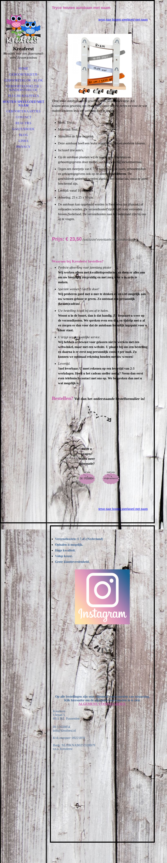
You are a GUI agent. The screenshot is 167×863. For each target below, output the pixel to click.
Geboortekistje (23, 74)
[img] (23, 28)
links (23, 141)
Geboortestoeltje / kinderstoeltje (23, 88)
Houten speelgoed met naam (23, 103)
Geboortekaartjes (23, 111)
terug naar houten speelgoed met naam (123, 19)
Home (23, 68)
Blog (23, 135)
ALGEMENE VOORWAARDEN (102, 704)
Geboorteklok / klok (23, 80)
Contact (23, 117)
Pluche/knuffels (23, 96)
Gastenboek (23, 129)
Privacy (23, 146)
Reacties (23, 123)
